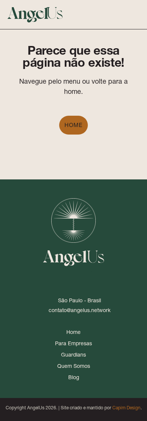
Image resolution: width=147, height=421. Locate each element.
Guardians (73, 354)
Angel (35, 12)
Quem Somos (73, 366)
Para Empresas (73, 343)
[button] (119, 14)
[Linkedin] (46, 279)
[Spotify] (101, 279)
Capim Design (126, 407)
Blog (73, 377)
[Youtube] (83, 279)
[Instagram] (64, 279)
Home (73, 125)
